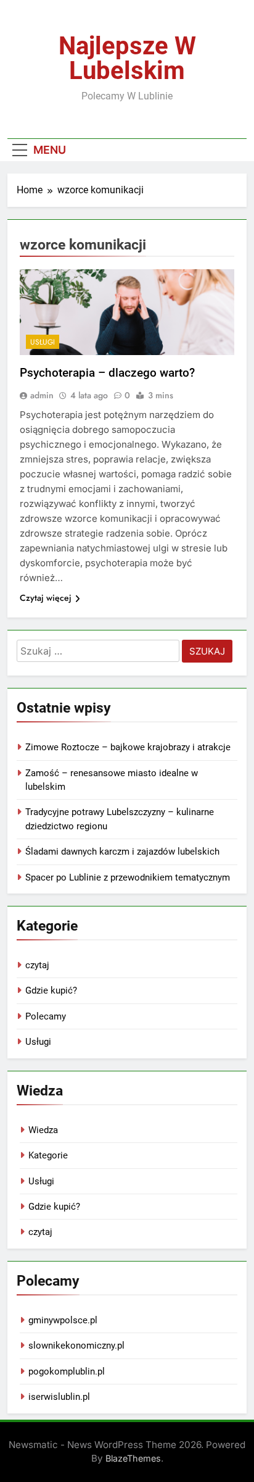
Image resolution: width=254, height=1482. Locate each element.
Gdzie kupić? (51, 990)
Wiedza (43, 1130)
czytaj (37, 965)
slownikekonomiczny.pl (76, 1345)
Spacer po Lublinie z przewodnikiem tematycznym (127, 877)
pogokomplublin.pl (66, 1371)
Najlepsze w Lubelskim (127, 58)
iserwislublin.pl (59, 1396)
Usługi (42, 342)
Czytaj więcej (46, 598)
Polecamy (45, 1016)
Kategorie (48, 1155)
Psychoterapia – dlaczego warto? (107, 373)
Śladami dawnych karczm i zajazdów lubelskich (122, 851)
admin (42, 395)
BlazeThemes (133, 1458)
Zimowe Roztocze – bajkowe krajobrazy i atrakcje (128, 747)
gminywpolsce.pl (62, 1320)
